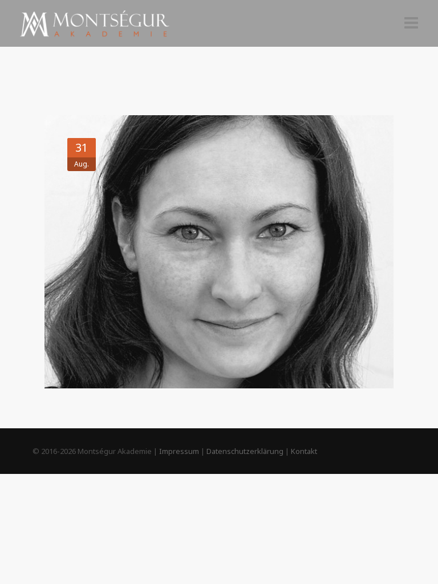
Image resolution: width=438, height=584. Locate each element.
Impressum (179, 451)
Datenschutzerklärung (244, 451)
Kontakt (304, 451)
